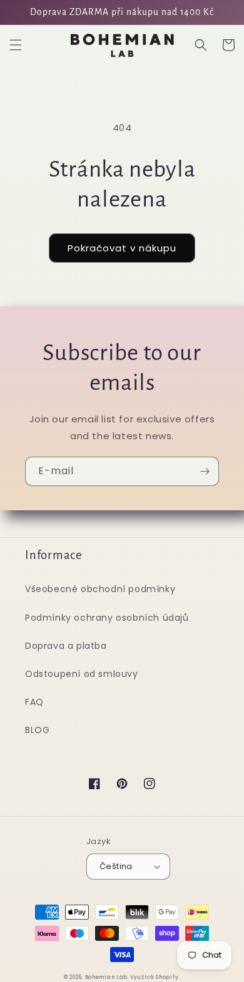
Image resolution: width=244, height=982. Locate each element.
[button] (15, 45)
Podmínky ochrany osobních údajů (107, 617)
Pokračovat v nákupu (122, 248)
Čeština (116, 866)
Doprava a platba (66, 645)
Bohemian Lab (106, 977)
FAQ (34, 702)
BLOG (37, 730)
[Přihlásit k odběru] (204, 471)
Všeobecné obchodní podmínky (100, 589)
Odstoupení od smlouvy (81, 674)
